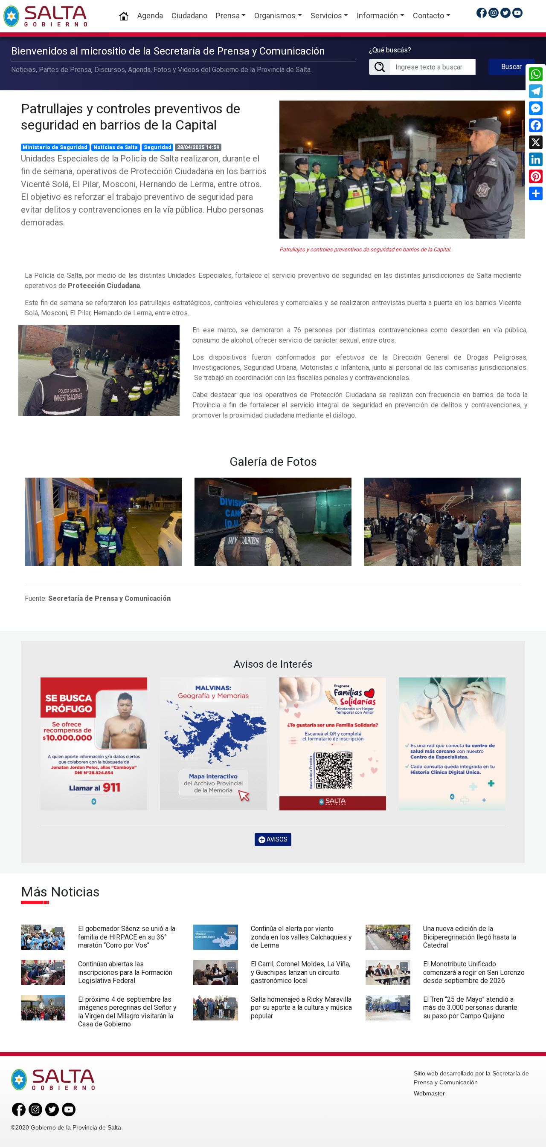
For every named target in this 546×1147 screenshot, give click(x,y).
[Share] (535, 193)
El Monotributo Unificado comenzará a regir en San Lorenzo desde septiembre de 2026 (474, 972)
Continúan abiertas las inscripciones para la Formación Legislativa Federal (125, 972)
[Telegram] (535, 91)
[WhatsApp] (535, 74)
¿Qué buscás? (390, 50)
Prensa (228, 15)
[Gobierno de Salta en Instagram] (493, 13)
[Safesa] (452, 743)
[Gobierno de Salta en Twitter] (505, 13)
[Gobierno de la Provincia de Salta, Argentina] (45, 16)
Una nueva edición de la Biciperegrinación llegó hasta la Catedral (469, 937)
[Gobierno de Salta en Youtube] (517, 13)
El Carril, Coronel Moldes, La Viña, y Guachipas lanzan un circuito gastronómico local (300, 972)
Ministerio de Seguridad (55, 147)
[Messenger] (535, 108)
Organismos (275, 15)
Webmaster (429, 1093)
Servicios (326, 15)
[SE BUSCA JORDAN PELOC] (94, 743)
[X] (535, 142)
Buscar (511, 67)
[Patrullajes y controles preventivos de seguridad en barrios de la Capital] (402, 170)
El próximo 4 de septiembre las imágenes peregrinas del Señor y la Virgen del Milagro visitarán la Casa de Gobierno (127, 1011)
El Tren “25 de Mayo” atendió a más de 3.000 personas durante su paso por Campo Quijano (470, 1007)
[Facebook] (535, 125)
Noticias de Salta (115, 147)
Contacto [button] (428, 15)
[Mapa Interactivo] (213, 743)
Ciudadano (189, 15)
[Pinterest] (535, 176)
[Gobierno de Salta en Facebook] (481, 13)
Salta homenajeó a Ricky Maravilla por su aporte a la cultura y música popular (301, 1007)
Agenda (150, 15)
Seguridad (157, 147)
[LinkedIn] (535, 159)
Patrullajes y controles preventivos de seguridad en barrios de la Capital (130, 117)
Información (377, 15)
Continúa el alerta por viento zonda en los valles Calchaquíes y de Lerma (301, 937)
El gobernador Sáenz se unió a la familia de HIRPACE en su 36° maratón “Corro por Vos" (126, 937)
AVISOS (276, 839)
